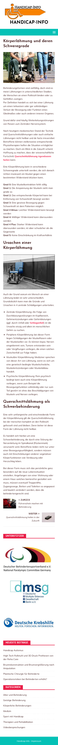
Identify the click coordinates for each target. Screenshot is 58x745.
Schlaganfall (37, 322)
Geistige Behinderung (14, 700)
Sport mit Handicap (13, 716)
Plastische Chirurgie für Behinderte (21, 673)
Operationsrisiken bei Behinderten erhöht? (25, 679)
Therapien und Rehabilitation (18, 722)
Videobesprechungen (14, 727)
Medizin (7, 711)
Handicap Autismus (13, 650)
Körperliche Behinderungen (17, 705)
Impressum (36, 741)
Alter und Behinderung (15, 694)
